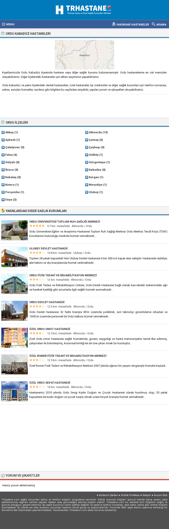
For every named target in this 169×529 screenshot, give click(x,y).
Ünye (8, 199)
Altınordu (95, 132)
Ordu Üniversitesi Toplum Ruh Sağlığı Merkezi (64, 221)
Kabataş (11, 177)
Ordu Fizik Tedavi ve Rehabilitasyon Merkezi (63, 275)
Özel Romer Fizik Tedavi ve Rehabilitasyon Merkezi (68, 355)
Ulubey (94, 192)
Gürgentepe (97, 162)
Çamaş (94, 139)
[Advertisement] (84, 105)
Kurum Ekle (160, 495)
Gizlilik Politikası (130, 495)
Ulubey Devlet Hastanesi (48, 248)
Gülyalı (10, 162)
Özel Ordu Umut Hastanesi (49, 329)
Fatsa (9, 154)
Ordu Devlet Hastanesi (46, 302)
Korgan (94, 177)
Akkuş (9, 132)
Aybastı (10, 139)
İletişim (147, 495)
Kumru (10, 184)
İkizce (9, 169)
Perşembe (12, 192)
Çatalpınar (12, 147)
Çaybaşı (94, 147)
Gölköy (94, 154)
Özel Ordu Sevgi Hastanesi (49, 382)
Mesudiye (96, 184)
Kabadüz (95, 169)
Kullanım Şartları (108, 495)
